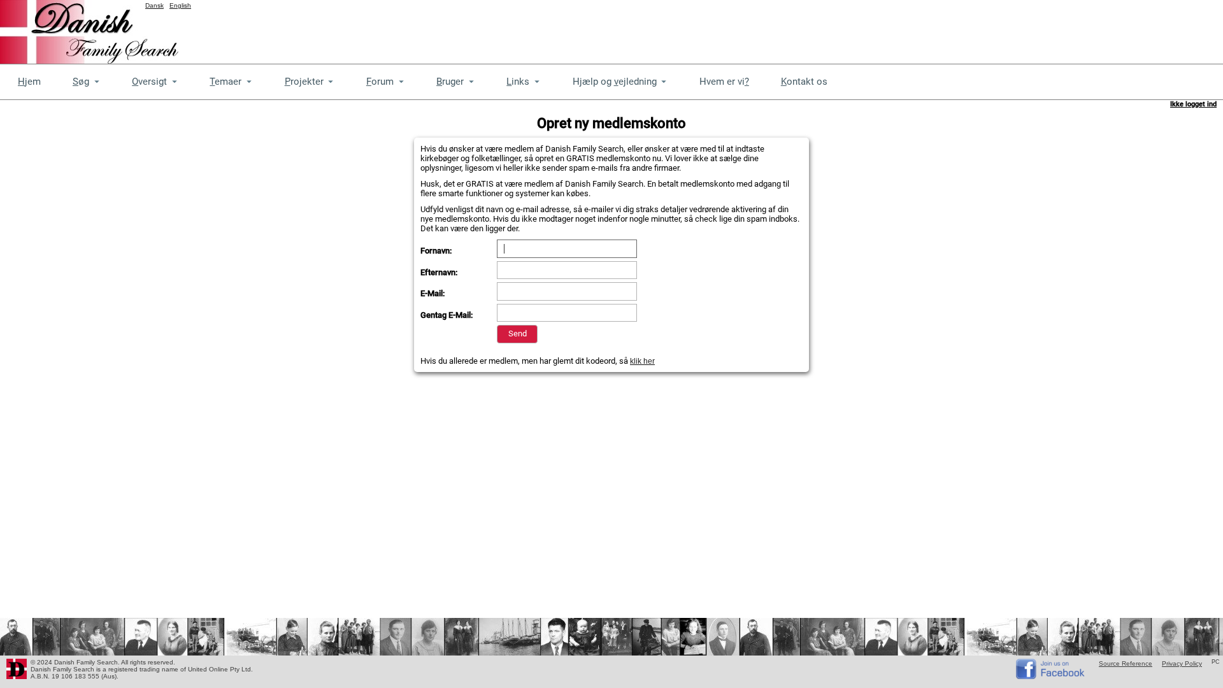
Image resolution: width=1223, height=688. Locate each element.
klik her (642, 361)
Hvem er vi (724, 81)
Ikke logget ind (1193, 104)
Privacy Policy (1182, 663)
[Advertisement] (991, 28)
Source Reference (1125, 663)
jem (29, 81)
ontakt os (804, 81)
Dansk (154, 5)
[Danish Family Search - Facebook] (1051, 676)
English (180, 5)
